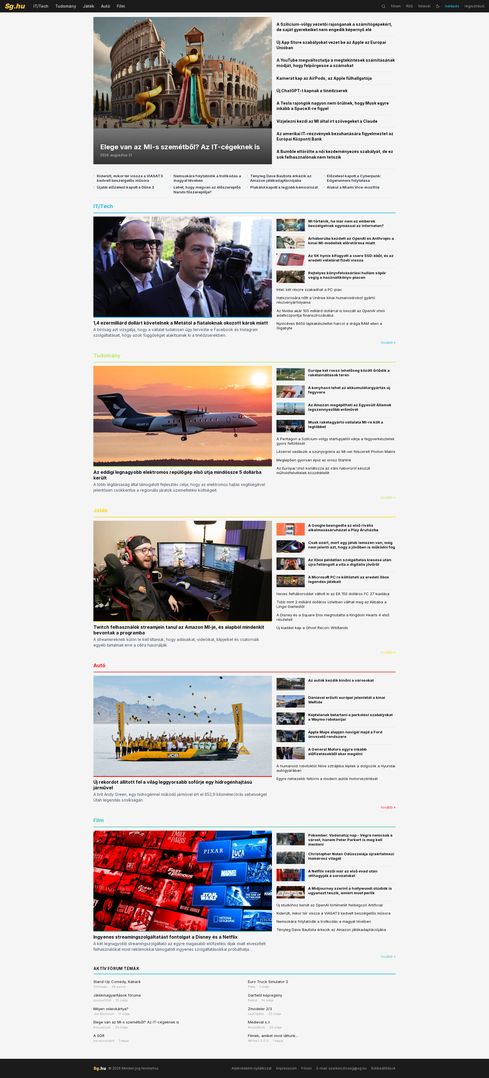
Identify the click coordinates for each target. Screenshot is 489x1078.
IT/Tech (40, 6)
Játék (88, 6)
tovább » (388, 342)
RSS (409, 6)
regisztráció (474, 6)
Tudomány (65, 6)
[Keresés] (383, 6)
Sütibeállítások (383, 1068)
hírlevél (424, 6)
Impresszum (286, 1068)
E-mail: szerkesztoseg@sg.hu (341, 1068)
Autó (105, 6)
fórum (396, 6)
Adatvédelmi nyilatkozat (251, 1068)
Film (121, 6)
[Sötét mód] (438, 6)
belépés (452, 6)
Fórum (306, 1068)
